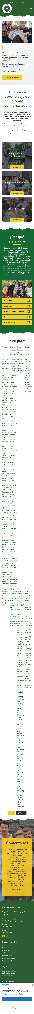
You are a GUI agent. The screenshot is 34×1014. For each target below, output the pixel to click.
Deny (17, 1003)
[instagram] (7, 936)
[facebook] (3, 936)
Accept (17, 999)
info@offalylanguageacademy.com (14, 921)
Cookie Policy (13, 1011)
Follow (22, 813)
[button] (31, 985)
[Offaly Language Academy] (7, 4)
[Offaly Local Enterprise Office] (9, 969)
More (11, 813)
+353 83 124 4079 (7, 932)
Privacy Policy (20, 1011)
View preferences (17, 1008)
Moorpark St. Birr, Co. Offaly (12, 919)
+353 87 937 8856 (7, 926)
